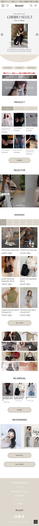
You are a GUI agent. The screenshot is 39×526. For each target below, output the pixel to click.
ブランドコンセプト (19, 499)
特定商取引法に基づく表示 (19, 491)
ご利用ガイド (19, 487)
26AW (31, 108)
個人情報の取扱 (19, 495)
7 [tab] (25, 57)
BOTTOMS (16, 222)
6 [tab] (23, 57)
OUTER (23, 222)
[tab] (16, 205)
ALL (3, 222)
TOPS (9, 222)
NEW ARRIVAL (7, 67)
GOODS (36, 222)
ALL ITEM (19, 323)
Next (37, 2)
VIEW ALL (19, 455)
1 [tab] (12, 57)
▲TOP (36, 522)
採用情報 (19, 504)
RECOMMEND (31, 67)
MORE (19, 160)
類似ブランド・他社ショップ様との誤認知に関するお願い (19, 73)
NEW (7, 108)
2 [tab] (14, 57)
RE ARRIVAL (19, 67)
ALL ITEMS (19, 464)
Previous (2, 34)
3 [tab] (17, 57)
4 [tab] (19, 57)
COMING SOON (19, 108)
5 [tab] (21, 57)
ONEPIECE (29, 222)
